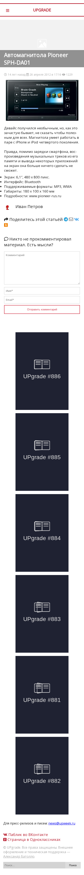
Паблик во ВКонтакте (27, 834)
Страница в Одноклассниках (33, 839)
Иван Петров (29, 206)
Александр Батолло (18, 856)
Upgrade (42, 10)
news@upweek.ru (61, 823)
